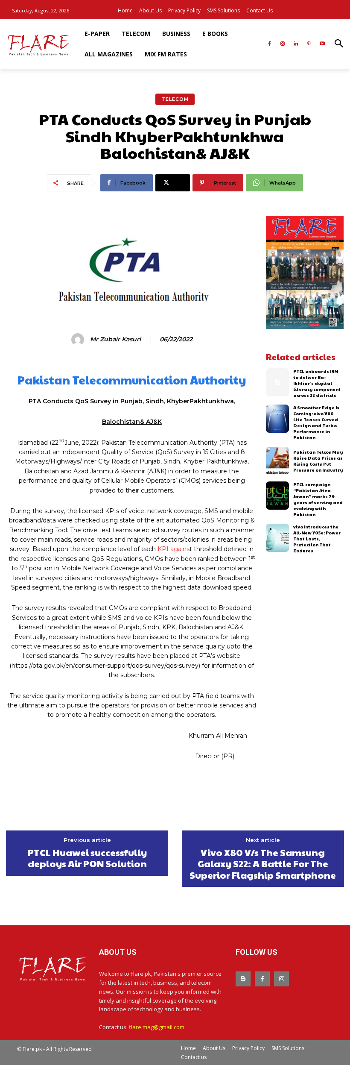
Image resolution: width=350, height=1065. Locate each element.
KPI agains (174, 549)
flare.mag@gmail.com (156, 1027)
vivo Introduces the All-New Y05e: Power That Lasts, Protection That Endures (317, 539)
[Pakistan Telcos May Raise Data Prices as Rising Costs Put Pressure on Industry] (277, 461)
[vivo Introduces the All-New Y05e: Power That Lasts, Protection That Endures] (277, 538)
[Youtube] (322, 44)
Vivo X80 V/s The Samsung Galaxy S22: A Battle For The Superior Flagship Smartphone (263, 863)
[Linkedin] (296, 44)
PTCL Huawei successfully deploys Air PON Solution (87, 858)
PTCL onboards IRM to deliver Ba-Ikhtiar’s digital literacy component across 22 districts (317, 383)
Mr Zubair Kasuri (115, 339)
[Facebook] (269, 44)
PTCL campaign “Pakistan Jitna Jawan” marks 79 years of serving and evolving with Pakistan (318, 499)
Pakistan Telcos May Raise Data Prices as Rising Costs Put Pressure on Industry (318, 461)
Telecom (175, 99)
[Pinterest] (309, 44)
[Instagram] (283, 44)
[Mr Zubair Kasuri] (79, 339)
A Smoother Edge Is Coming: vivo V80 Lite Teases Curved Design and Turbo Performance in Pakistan (316, 422)
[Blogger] (243, 978)
